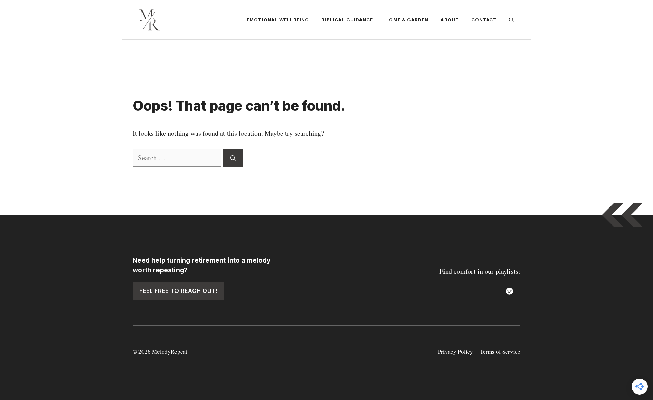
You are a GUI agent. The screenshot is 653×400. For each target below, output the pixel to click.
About (450, 19)
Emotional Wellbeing (278, 19)
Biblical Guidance (347, 19)
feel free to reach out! (178, 290)
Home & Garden (407, 19)
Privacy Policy (455, 351)
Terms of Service (500, 351)
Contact (484, 19)
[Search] (233, 158)
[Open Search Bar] (511, 20)
